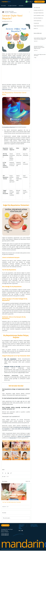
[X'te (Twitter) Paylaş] (5, 473)
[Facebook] (22, 530)
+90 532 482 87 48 (5, 533)
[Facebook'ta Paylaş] (2, 473)
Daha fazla (21, 5)
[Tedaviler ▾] (26, 526)
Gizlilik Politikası (34, 524)
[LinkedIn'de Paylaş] (8, 473)
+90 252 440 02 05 (5, 535)
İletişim (20, 528)
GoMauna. (18, 549)
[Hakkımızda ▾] (26, 524)
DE (30, 1)
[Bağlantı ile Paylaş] (11, 473)
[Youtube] (19, 530)
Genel (3, 469)
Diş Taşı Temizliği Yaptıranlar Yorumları (12, 502)
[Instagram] (20, 530)
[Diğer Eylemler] (29, 12)
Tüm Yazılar (3, 5)
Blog (20, 527)
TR (32, 1)
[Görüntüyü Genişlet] (10, 443)
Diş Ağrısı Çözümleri (12, 5)
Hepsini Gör (28, 481)
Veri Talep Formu (34, 526)
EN (29, 1)
